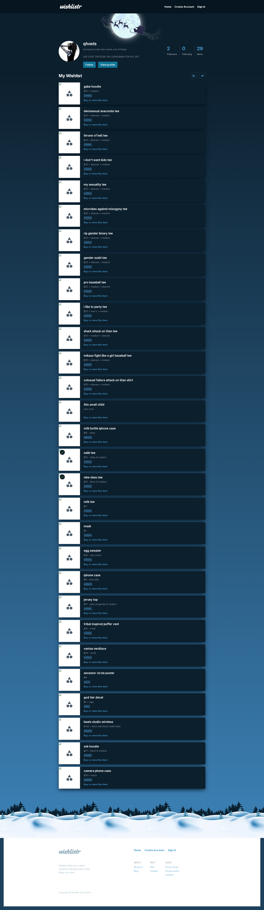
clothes (87, 95)
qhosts (90, 43)
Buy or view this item (96, 100)
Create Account (184, 6)
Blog (136, 871)
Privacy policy (172, 871)
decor (87, 682)
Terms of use (171, 867)
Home (167, 6)
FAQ (152, 867)
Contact (154, 871)
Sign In (201, 6)
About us (138, 867)
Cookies (169, 875)
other (86, 706)
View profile (108, 64)
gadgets (87, 437)
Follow (89, 64)
